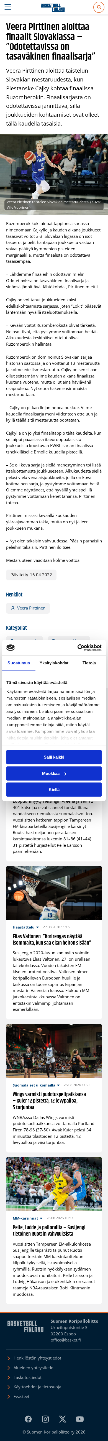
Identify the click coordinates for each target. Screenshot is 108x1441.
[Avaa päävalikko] (8, 7)
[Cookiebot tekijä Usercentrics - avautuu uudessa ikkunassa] (78, 647)
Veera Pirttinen (31, 608)
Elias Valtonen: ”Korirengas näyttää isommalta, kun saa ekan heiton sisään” (52, 940)
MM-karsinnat (25, 1218)
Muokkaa (51, 773)
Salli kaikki (54, 757)
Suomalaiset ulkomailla (34, 1085)
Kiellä (54, 789)
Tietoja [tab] (89, 662)
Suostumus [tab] (18, 662)
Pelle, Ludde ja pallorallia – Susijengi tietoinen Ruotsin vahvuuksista (49, 1231)
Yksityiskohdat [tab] (54, 662)
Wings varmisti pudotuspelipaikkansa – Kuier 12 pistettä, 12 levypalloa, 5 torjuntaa (49, 1101)
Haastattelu (24, 927)
